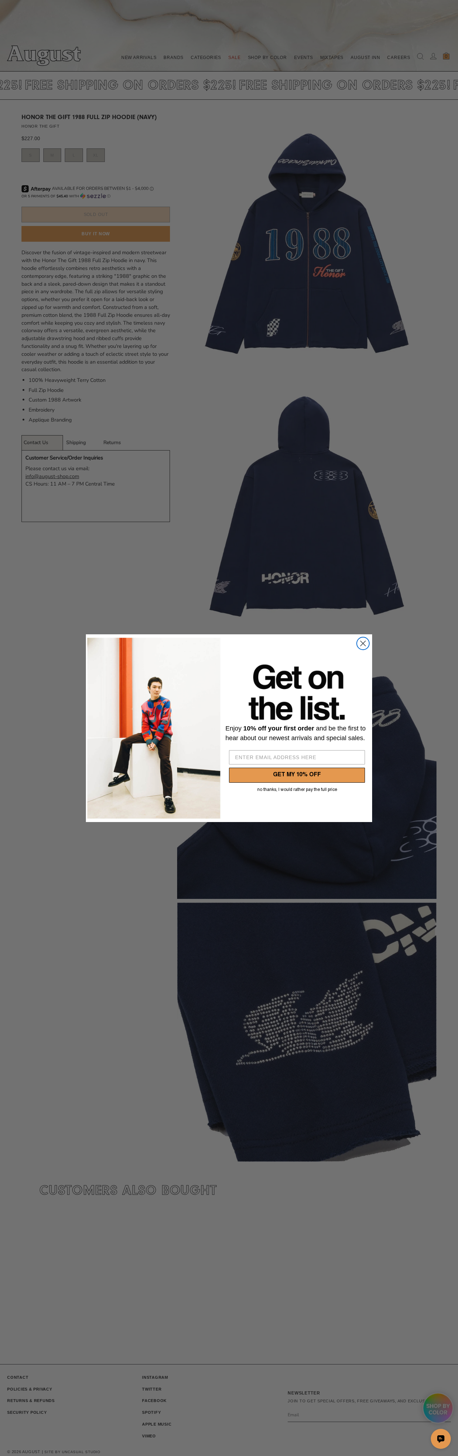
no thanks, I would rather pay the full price (297, 790)
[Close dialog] (363, 643)
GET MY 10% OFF (297, 775)
